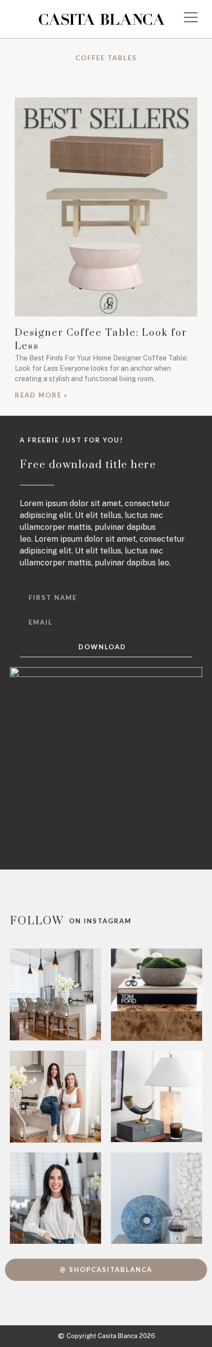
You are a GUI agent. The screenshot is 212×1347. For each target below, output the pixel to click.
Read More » (41, 395)
